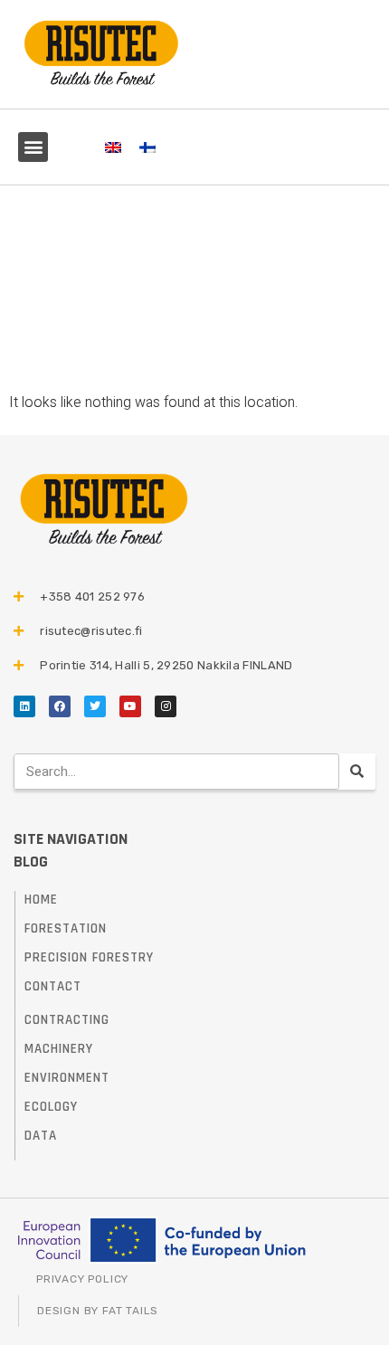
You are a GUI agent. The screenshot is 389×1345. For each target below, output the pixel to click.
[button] (33, 147)
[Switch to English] (113, 147)
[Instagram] (165, 706)
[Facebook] (60, 706)
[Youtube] (130, 706)
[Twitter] (95, 706)
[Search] (357, 771)
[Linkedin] (24, 706)
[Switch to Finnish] (147, 147)
